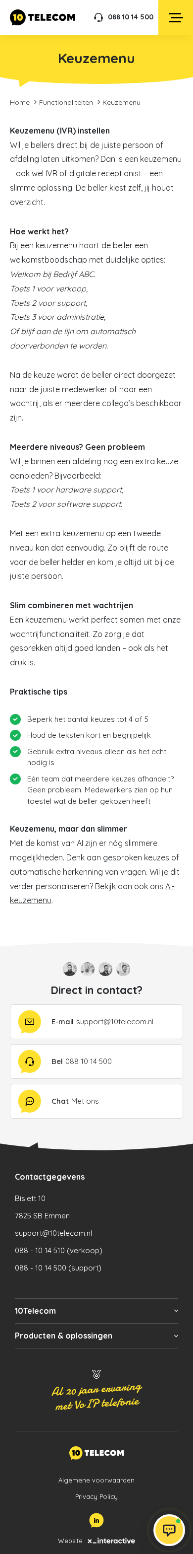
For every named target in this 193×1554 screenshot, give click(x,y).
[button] (96, 1311)
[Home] (42, 17)
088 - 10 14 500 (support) (58, 1267)
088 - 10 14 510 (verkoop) (58, 1250)
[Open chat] (169, 1530)
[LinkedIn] (96, 1520)
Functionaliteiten (66, 102)
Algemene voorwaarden (96, 1480)
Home (20, 102)
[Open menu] (175, 17)
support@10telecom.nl (53, 1233)
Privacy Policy (96, 1496)
